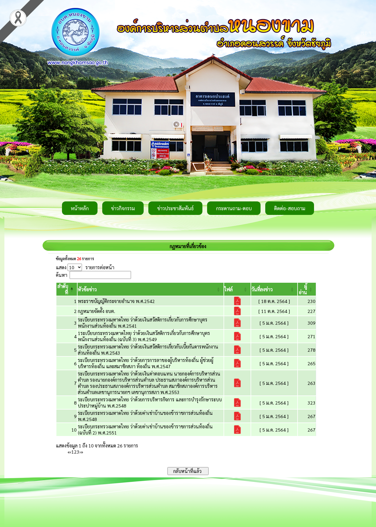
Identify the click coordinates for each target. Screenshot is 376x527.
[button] (87, 289)
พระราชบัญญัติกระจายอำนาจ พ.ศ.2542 (116, 301)
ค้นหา (61, 275)
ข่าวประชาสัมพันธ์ (175, 208)
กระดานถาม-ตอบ (234, 208)
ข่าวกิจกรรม (123, 208)
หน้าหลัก (80, 208)
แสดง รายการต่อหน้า (85, 267)
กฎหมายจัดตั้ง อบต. (96, 311)
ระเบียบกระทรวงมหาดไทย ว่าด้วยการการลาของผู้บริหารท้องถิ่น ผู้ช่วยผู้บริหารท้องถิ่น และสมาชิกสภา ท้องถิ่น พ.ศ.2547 (145, 363)
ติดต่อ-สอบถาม (289, 208)
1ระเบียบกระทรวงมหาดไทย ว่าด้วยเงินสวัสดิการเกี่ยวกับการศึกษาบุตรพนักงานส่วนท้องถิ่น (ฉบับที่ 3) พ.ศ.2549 (144, 336)
